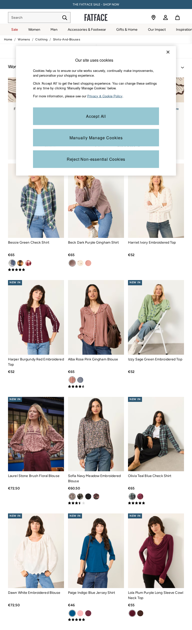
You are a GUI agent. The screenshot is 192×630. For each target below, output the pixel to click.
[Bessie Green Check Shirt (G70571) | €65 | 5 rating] (36, 270)
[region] (96, 111)
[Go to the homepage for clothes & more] (96, 17)
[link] (165, 17)
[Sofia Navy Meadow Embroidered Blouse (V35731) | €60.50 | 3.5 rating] (96, 503)
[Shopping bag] (177, 17)
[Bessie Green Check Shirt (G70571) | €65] (36, 200)
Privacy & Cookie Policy (104, 95)
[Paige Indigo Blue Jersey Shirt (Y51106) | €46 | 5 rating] (96, 620)
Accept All (96, 116)
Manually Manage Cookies (96, 138)
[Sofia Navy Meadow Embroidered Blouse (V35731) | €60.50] (96, 434)
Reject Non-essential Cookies (96, 159)
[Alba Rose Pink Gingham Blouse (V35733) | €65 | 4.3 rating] (96, 387)
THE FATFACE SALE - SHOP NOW (96, 4)
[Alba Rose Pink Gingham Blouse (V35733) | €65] (96, 317)
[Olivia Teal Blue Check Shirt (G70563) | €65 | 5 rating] (156, 503)
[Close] (168, 52)
